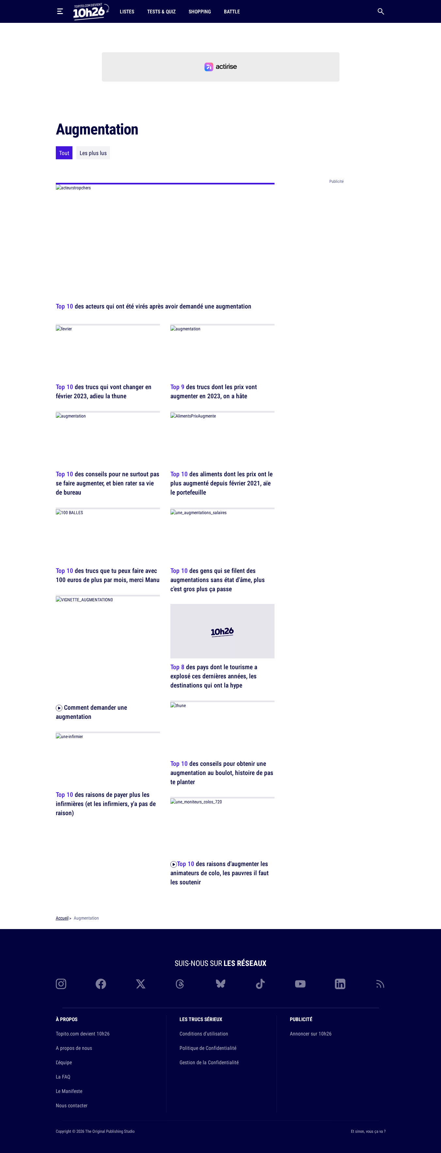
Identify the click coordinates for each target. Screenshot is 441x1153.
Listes (127, 11)
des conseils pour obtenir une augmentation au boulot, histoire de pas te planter (221, 772)
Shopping (200, 11)
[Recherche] (381, 11)
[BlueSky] (220, 984)
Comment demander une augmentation (91, 712)
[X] (140, 984)
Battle (232, 11)
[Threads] (180, 984)
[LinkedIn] (340, 984)
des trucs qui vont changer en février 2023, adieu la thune (103, 391)
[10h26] (91, 11)
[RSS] (380, 984)
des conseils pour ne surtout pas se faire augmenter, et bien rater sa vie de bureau (107, 483)
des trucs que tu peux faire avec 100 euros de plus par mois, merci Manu (108, 575)
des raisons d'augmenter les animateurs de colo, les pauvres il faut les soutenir (219, 873)
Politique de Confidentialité (208, 1047)
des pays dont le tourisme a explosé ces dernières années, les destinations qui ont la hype (213, 676)
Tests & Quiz (161, 11)
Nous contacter (71, 1105)
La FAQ (63, 1076)
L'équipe (64, 1062)
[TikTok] (260, 984)
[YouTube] (300, 984)
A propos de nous (74, 1047)
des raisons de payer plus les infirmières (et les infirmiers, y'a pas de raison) (106, 803)
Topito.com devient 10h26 (83, 1033)
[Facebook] (101, 984)
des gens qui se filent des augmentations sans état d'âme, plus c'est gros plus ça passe (217, 579)
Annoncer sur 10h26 (311, 1033)
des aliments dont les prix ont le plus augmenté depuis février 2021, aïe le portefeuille (221, 483)
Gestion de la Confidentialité (209, 1062)
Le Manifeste (69, 1091)
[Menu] (60, 11)
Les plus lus (93, 153)
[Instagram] (61, 984)
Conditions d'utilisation (204, 1033)
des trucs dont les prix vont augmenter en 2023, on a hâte (213, 391)
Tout (64, 153)
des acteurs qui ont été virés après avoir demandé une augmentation (153, 306)
